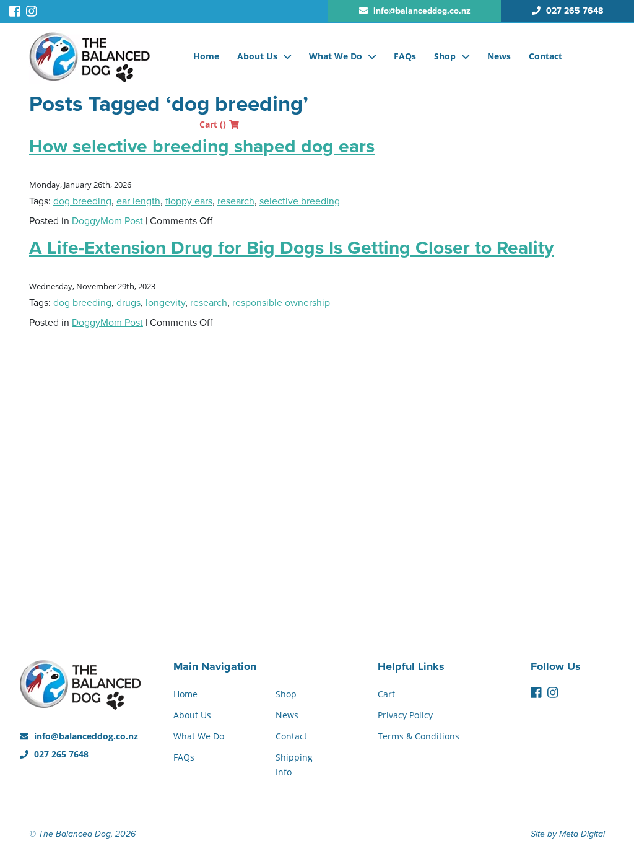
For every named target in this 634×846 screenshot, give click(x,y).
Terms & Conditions (418, 736)
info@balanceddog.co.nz (85, 736)
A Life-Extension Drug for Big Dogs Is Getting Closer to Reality (291, 248)
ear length (138, 201)
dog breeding (82, 201)
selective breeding (299, 201)
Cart (212, 124)
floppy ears (188, 201)
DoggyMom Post (107, 221)
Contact (545, 56)
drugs (128, 303)
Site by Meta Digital (568, 834)
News (499, 56)
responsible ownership (281, 303)
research (235, 201)
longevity (165, 303)
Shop (445, 56)
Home (206, 56)
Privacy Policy (405, 715)
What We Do (335, 56)
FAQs (405, 56)
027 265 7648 (60, 754)
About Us (257, 56)
